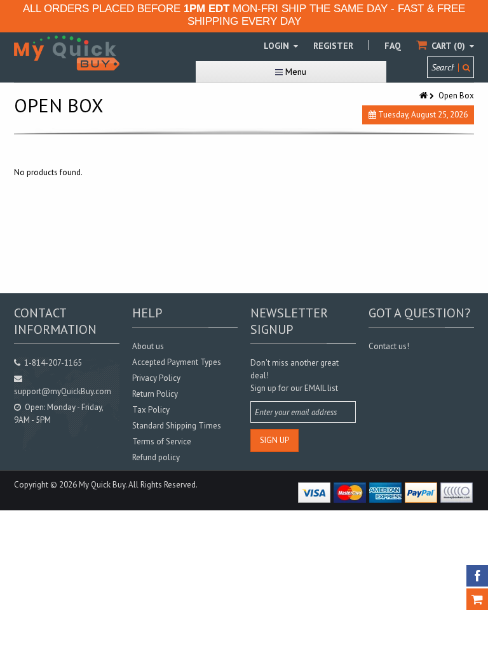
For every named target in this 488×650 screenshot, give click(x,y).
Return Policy (155, 393)
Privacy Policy (156, 378)
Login (278, 45)
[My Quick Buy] (66, 53)
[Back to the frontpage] (424, 95)
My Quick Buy (102, 484)
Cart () (448, 45)
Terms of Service (161, 441)
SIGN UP (274, 440)
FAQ (392, 45)
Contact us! (389, 346)
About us (148, 346)
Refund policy (156, 457)
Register (333, 45)
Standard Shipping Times (176, 425)
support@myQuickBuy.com (62, 391)
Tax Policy (151, 409)
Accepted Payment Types (176, 362)
